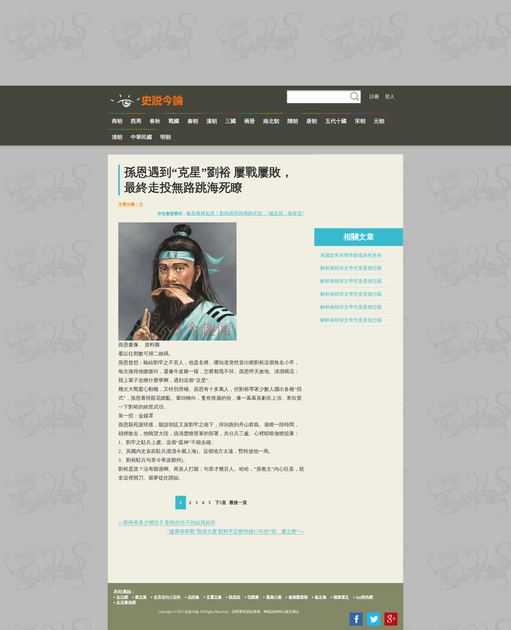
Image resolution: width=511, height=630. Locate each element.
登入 (389, 96)
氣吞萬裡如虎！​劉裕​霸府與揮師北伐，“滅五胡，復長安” (245, 213)
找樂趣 (253, 597)
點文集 (320, 597)
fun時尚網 (364, 597)
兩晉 (249, 121)
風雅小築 (274, 597)
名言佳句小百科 (167, 597)
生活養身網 (126, 602)
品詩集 (193, 597)
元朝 (379, 121)
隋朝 (292, 121)
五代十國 (336, 121)
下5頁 (220, 502)
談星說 (234, 597)
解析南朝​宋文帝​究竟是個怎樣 (351, 268)
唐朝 (311, 121)
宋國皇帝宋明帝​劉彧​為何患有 (351, 255)
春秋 (155, 121)
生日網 (122, 597)
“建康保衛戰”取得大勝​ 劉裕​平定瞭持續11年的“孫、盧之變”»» (235, 531)
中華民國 (141, 137)
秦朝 (192, 121)
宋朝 (360, 121)
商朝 (117, 121)
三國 (230, 121)
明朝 (165, 137)
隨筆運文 (341, 597)
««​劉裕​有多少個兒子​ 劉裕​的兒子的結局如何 (166, 522)
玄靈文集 (214, 597)
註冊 (374, 96)
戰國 (174, 121)
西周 (136, 121)
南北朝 (271, 121)
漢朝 (211, 121)
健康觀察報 (298, 597)
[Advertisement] (255, 42)
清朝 (117, 137)
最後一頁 (238, 502)
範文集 (141, 597)
